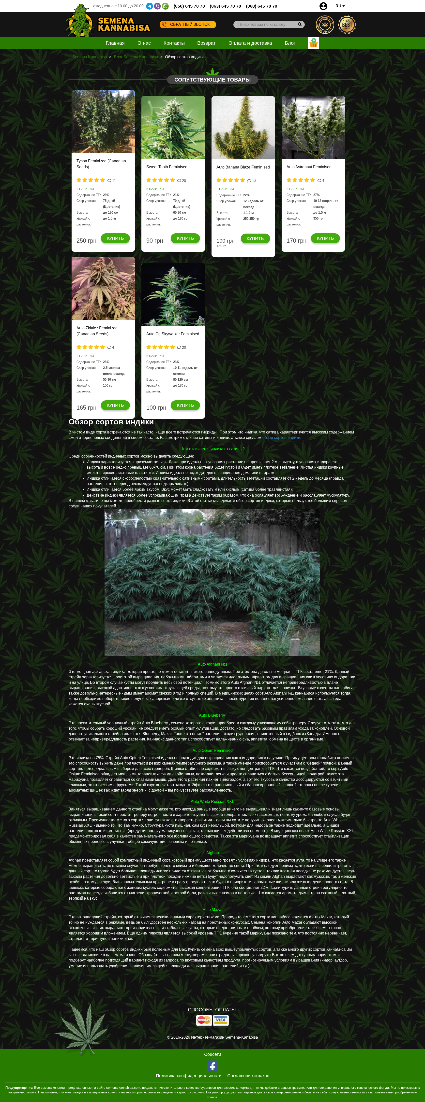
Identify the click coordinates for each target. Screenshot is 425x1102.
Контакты (174, 43)
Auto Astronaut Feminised (309, 167)
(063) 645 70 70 (225, 6)
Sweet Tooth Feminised (166, 167)
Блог (290, 43)
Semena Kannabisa (89, 57)
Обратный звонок (190, 24)
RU (338, 6)
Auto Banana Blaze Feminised (243, 167)
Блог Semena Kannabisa (136, 57)
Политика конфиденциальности (188, 1075)
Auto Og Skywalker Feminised (172, 334)
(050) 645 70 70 (189, 6)
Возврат (206, 43)
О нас (144, 43)
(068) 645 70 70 (261, 6)
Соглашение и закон (248, 1075)
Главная (115, 43)
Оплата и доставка (250, 43)
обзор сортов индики (281, 437)
